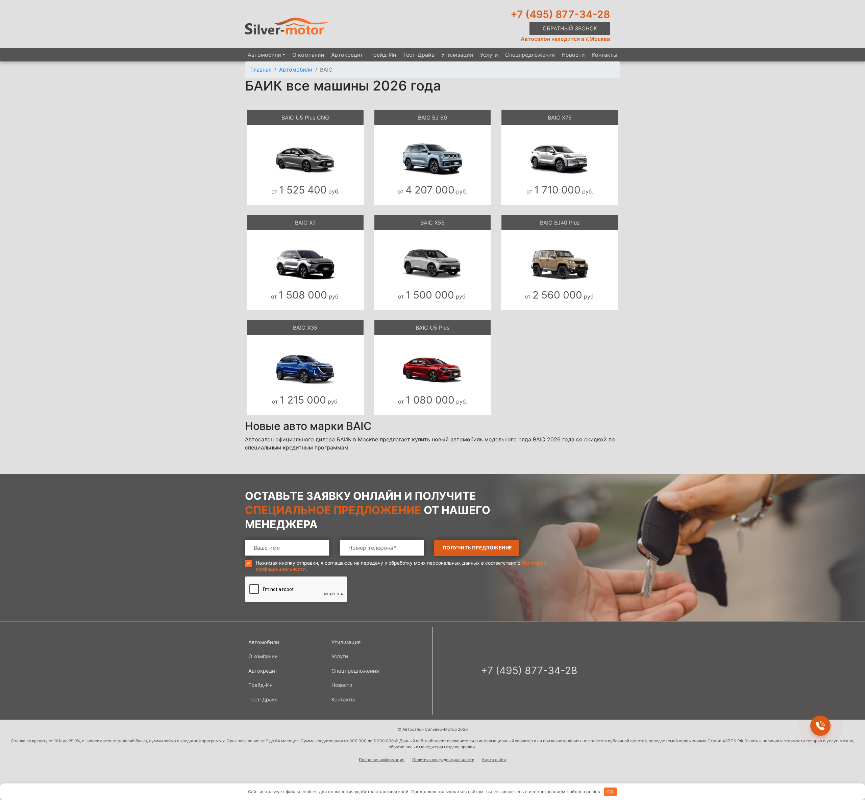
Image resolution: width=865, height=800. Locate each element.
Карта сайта (494, 759)
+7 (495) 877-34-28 (560, 14)
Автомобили (264, 54)
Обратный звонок (570, 28)
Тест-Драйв (419, 54)
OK (610, 791)
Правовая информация (381, 759)
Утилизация (457, 54)
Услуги (489, 54)
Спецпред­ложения (530, 54)
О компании (308, 54)
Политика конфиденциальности (443, 759)
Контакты (604, 54)
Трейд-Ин (383, 54)
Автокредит (347, 54)
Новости (573, 54)
